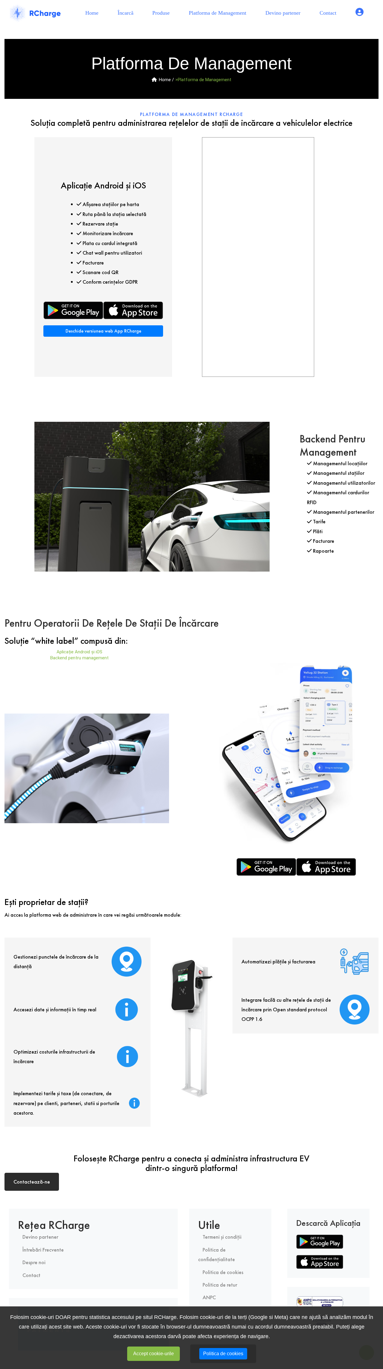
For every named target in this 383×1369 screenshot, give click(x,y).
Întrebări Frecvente (43, 1249)
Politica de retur (220, 1284)
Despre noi (33, 1262)
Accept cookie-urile (153, 1353)
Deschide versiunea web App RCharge (103, 331)
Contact (328, 13)
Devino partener (282, 13)
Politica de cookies (223, 1272)
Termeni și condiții (222, 1236)
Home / (166, 79)
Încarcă (125, 13)
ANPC (209, 1297)
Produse (161, 13)
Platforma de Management (217, 13)
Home (94, 13)
